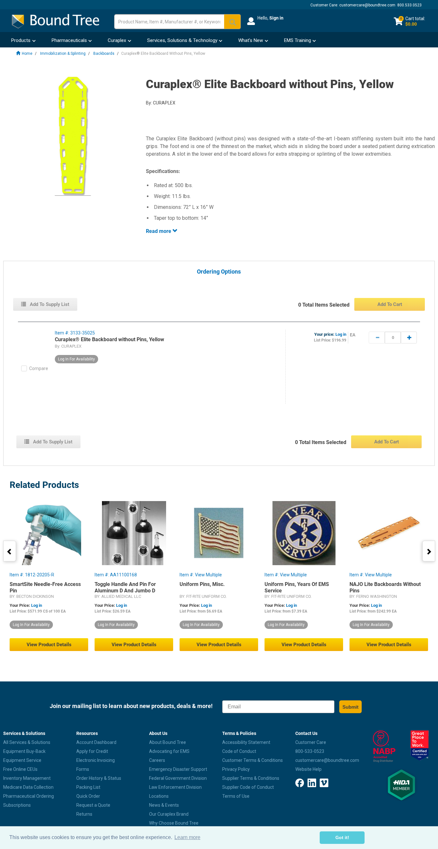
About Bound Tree (167, 742)
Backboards (103, 53)
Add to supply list (49, 304)
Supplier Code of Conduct (248, 787)
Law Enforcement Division (175, 787)
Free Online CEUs (20, 769)
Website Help (308, 769)
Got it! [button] (342, 837)
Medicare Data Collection (28, 787)
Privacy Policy (236, 769)
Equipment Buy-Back (24, 751)
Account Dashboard (96, 742)
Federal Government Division (178, 778)
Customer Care (310, 742)
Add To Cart (389, 304)
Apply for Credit (92, 751)
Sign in (276, 18)
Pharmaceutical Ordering (28, 796)
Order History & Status (98, 778)
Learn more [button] (187, 837)
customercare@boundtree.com (367, 5)
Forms (82, 769)
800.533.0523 (409, 5)
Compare (38, 368)
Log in (340, 334)
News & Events (164, 805)
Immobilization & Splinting (63, 53)
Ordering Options (219, 272)
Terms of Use (235, 796)
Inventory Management (27, 778)
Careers (157, 760)
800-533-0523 (309, 751)
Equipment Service (22, 760)
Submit (350, 707)
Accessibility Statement (246, 742)
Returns (84, 814)
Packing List (88, 787)
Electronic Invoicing (95, 760)
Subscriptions (17, 805)
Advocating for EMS (169, 751)
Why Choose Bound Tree (173, 823)
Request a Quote (93, 805)
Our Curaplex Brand (169, 814)
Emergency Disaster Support (178, 769)
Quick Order (88, 796)
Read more (159, 231)
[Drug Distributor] (383, 746)
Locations (159, 796)
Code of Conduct (239, 751)
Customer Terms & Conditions (252, 760)
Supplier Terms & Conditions (250, 778)
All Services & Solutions (26, 742)
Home (27, 53)
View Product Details (49, 644)
